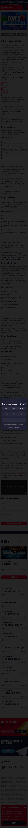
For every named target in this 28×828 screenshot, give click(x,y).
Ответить (14, 419)
